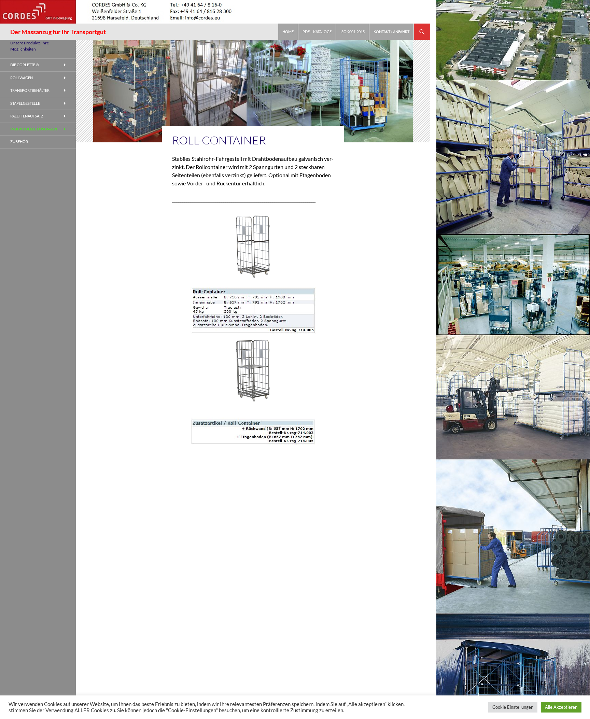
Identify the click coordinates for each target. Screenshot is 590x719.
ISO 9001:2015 (352, 31)
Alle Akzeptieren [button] (561, 707)
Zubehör (19, 141)
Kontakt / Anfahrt (391, 31)
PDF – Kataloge (317, 31)
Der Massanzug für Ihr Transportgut (58, 32)
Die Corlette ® (24, 64)
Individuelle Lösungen (33, 129)
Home (288, 31)
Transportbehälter (30, 90)
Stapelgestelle (25, 103)
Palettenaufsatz (26, 116)
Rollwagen (21, 77)
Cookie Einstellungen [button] (512, 707)
